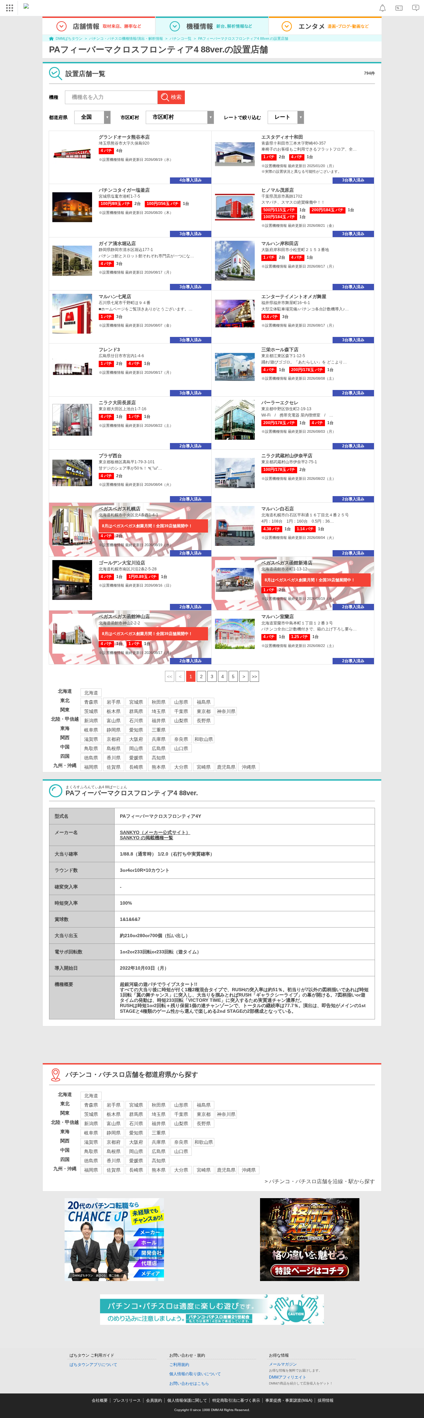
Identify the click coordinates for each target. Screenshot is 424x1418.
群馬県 (136, 711)
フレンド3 (109, 349)
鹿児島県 (226, 767)
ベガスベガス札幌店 (119, 508)
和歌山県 (203, 739)
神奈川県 (226, 711)
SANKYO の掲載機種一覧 (146, 837)
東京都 (204, 711)
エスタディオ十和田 (282, 137)
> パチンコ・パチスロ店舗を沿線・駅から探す (320, 1181)
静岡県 (114, 730)
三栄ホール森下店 (279, 349)
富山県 (114, 720)
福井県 (159, 720)
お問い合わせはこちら (189, 1383)
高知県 (159, 757)
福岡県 (91, 767)
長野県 (204, 720)
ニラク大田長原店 (117, 402)
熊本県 (159, 767)
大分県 (181, 767)
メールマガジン (283, 1364)
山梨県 (181, 720)
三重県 (159, 730)
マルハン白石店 (277, 508)
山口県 (181, 748)
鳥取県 (91, 748)
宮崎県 (204, 767)
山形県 (181, 702)
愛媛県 (136, 757)
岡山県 (136, 748)
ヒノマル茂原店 (277, 190)
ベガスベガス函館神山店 (124, 616)
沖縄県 (249, 767)
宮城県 (136, 702)
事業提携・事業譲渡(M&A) (288, 1400)
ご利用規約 (179, 1364)
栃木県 (114, 711)
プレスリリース (127, 1400)
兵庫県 (159, 739)
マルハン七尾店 (115, 296)
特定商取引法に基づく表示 (236, 1400)
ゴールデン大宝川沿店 (122, 562)
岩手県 (114, 702)
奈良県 (181, 739)
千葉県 (181, 711)
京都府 (114, 739)
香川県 (114, 757)
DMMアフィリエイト (287, 1377)
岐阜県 (91, 730)
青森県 (91, 702)
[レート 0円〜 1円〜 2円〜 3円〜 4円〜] (286, 117)
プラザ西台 (110, 455)
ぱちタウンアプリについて (93, 1364)
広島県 (159, 748)
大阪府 (136, 739)
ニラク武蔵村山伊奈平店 (286, 455)
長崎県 (136, 767)
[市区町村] (180, 117)
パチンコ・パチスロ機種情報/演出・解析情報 (126, 38)
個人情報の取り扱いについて (195, 1374)
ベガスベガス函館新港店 (286, 562)
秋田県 (159, 702)
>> (254, 676)
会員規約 (154, 1400)
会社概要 (100, 1400)
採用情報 (326, 1400)
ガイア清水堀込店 (117, 243)
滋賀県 (91, 739)
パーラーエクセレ (279, 402)
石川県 (136, 720)
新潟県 (91, 720)
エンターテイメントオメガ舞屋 (293, 296)
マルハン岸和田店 (279, 243)
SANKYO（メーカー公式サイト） (155, 832)
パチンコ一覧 (180, 38)
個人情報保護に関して (187, 1400)
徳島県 (91, 757)
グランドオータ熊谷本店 (124, 137)
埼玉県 (159, 711)
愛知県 (136, 730)
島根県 (114, 748)
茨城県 (91, 711)
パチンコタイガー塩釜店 (124, 190)
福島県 (204, 702)
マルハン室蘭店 (277, 616)
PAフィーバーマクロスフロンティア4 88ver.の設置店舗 (243, 38)
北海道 (91, 692)
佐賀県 (114, 767)
